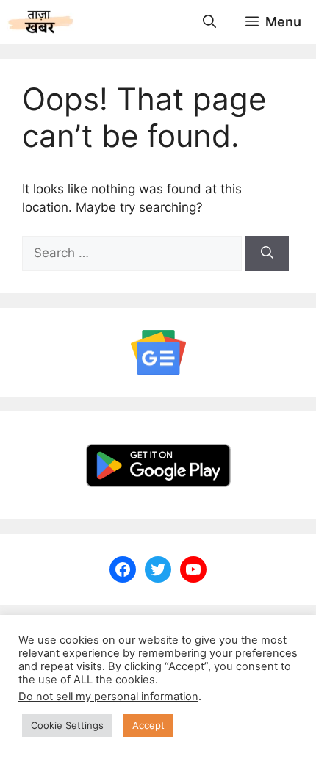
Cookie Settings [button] (67, 725)
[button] (209, 22)
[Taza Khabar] (40, 22)
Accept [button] (148, 725)
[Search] (267, 253)
